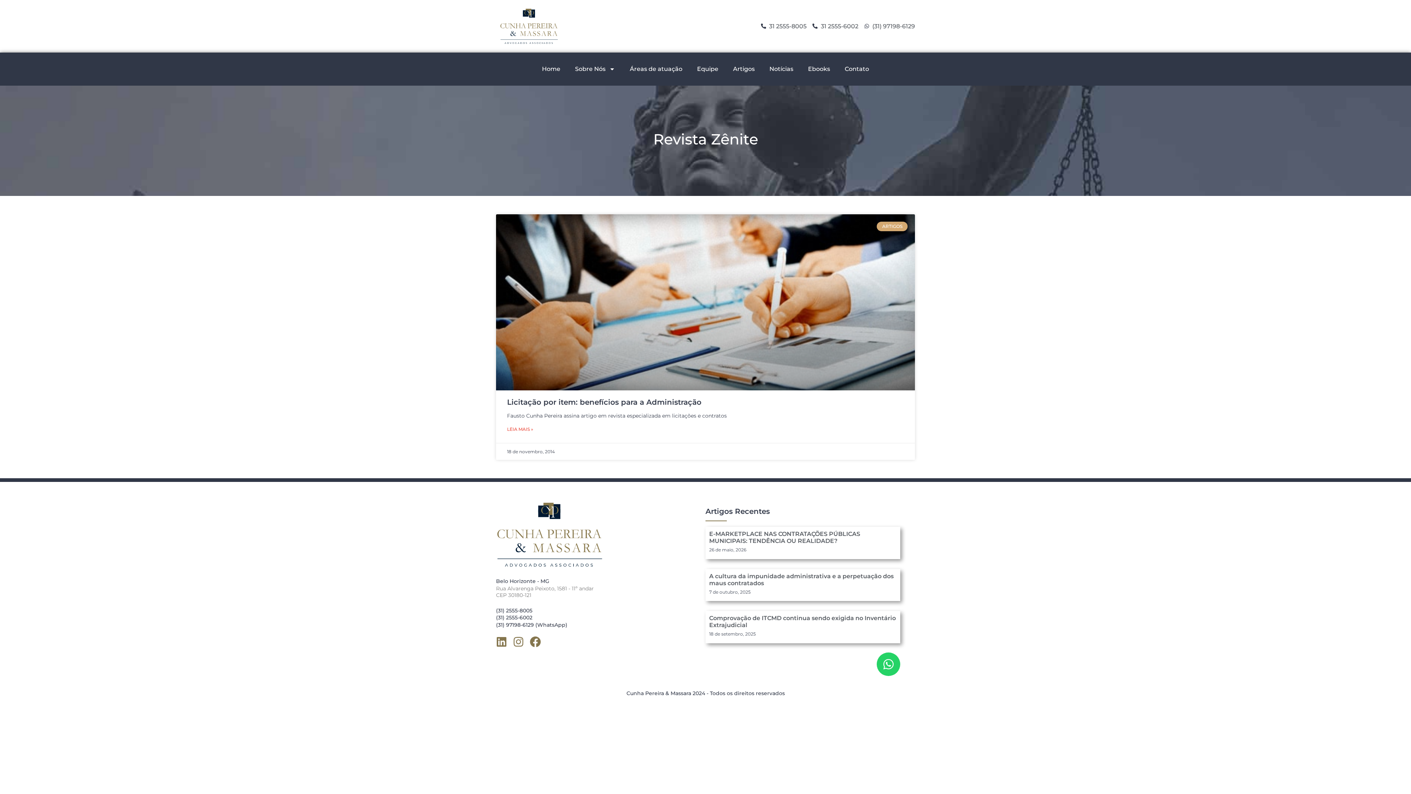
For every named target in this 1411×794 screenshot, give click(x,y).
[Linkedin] (501, 641)
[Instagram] (518, 641)
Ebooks (819, 68)
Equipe (707, 68)
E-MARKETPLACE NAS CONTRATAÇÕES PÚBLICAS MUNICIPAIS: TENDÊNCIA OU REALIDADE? (784, 537)
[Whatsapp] (888, 664)
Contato (857, 68)
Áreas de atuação (656, 68)
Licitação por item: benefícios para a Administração (604, 402)
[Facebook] (535, 641)
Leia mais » (520, 429)
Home (551, 68)
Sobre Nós (590, 68)
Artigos (744, 68)
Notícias (781, 68)
